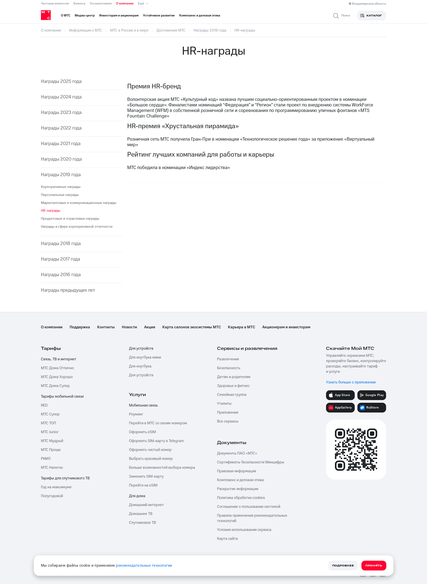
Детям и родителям (233, 377)
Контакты (106, 327)
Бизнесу (79, 3)
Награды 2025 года (61, 81)
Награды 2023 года (61, 112)
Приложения (227, 412)
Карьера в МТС (241, 327)
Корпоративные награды (61, 186)
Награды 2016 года (61, 274)
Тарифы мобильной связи (62, 396)
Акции (149, 327)
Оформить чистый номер (150, 449)
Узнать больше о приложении (351, 382)
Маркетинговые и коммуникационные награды (78, 202)
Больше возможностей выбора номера (162, 467)
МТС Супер (50, 414)
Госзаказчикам (101, 3)
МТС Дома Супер (55, 386)
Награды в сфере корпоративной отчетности (77, 226)
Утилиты (224, 403)
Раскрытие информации (237, 489)
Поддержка (80, 327)
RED (44, 405)
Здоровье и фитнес (233, 386)
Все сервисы (227, 421)
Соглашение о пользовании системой (248, 506)
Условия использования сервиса (244, 529)
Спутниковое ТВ (142, 522)
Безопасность (228, 368)
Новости (129, 327)
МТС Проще (51, 449)
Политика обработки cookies (241, 497)
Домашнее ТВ (140, 513)
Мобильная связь (143, 405)
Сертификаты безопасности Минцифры (250, 462)
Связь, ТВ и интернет (58, 359)
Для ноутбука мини (145, 357)
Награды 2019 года (61, 174)
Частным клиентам (55, 3)
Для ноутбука (140, 366)
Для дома (137, 496)
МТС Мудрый (52, 441)
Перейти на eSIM (143, 485)
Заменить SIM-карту (146, 476)
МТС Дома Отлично (57, 368)
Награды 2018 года (61, 243)
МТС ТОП (48, 423)
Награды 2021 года (61, 143)
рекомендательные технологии (144, 565)
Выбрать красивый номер (151, 458)
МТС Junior (49, 432)
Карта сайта (227, 538)
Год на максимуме (56, 487)
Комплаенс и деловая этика (240, 480)
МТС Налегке (52, 467)
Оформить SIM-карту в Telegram (156, 441)
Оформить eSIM (142, 432)
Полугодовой (52, 496)
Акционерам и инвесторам (286, 327)
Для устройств (141, 348)
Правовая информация (236, 471)
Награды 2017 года (60, 259)
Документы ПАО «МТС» (237, 453)
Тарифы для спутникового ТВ (65, 478)
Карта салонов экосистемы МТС (191, 327)
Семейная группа (231, 394)
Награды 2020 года (61, 159)
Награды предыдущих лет (68, 290)
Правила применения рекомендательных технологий (252, 518)
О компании (124, 3)
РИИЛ (45, 458)
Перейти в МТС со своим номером (158, 423)
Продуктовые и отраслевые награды (70, 218)
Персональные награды (60, 194)
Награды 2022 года (61, 128)
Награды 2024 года (61, 97)
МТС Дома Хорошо (57, 377)
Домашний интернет (146, 505)
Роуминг (136, 414)
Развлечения (228, 359)
